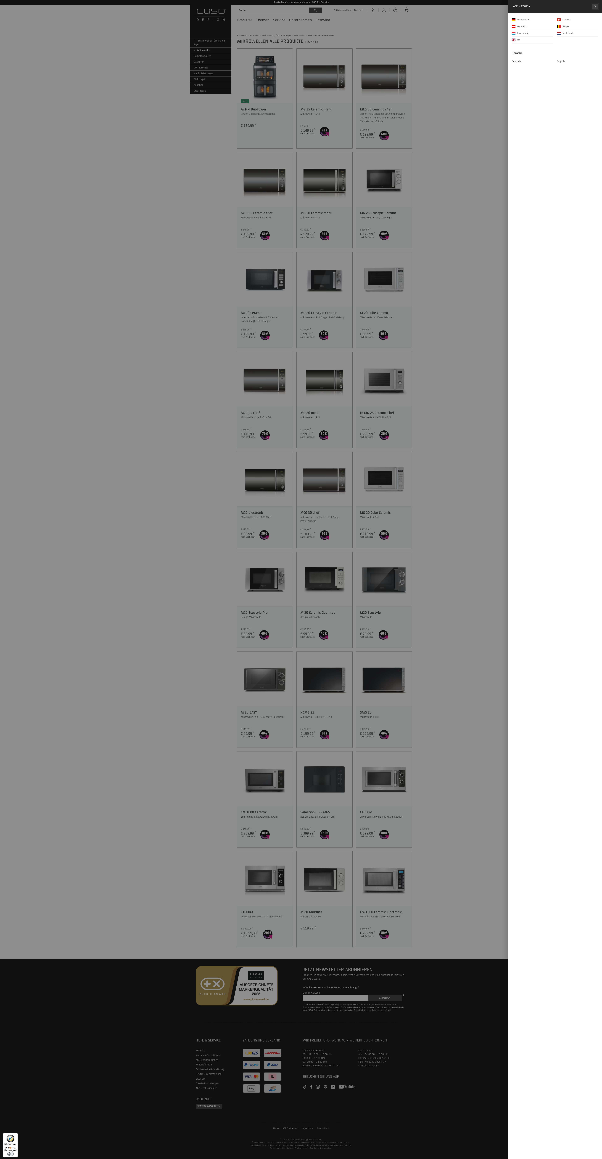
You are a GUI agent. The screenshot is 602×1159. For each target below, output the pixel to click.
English (561, 61)
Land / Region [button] (521, 6)
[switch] (10, 1154)
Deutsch (516, 61)
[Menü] (16, 1135)
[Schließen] (595, 6)
